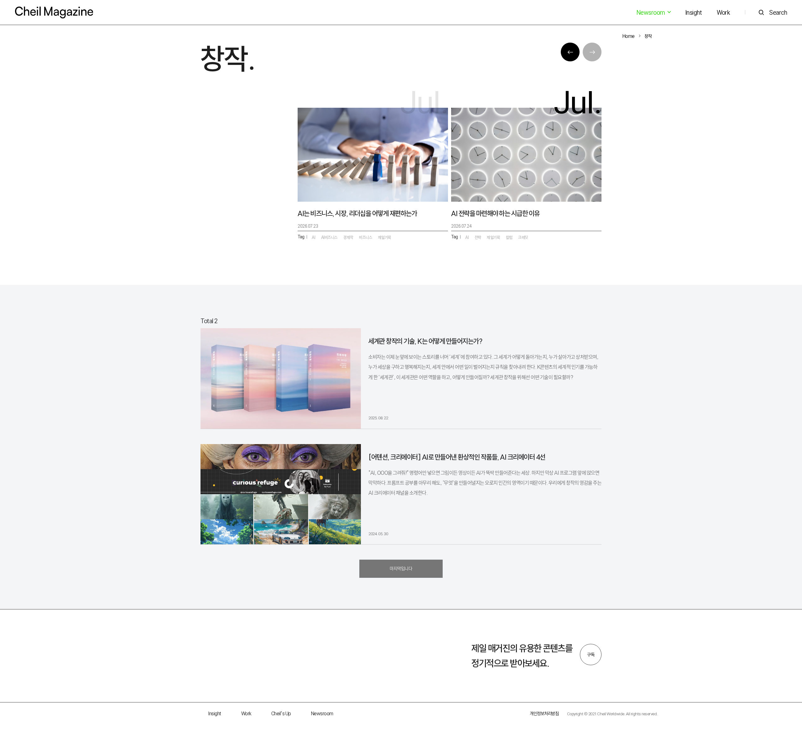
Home (628, 36)
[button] (570, 52)
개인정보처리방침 (544, 714)
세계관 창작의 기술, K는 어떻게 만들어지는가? (425, 341)
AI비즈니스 (329, 237)
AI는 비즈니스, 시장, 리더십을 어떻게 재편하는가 (357, 213)
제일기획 (493, 237)
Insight (693, 12)
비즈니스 (365, 237)
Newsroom (322, 714)
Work (723, 12)
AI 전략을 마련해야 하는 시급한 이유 (495, 213)
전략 (478, 237)
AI (467, 237)
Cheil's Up (281, 714)
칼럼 (509, 237)
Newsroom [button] (651, 12)
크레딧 (523, 237)
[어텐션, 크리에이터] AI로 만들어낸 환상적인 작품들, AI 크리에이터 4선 (456, 457)
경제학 (348, 237)
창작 (648, 36)
